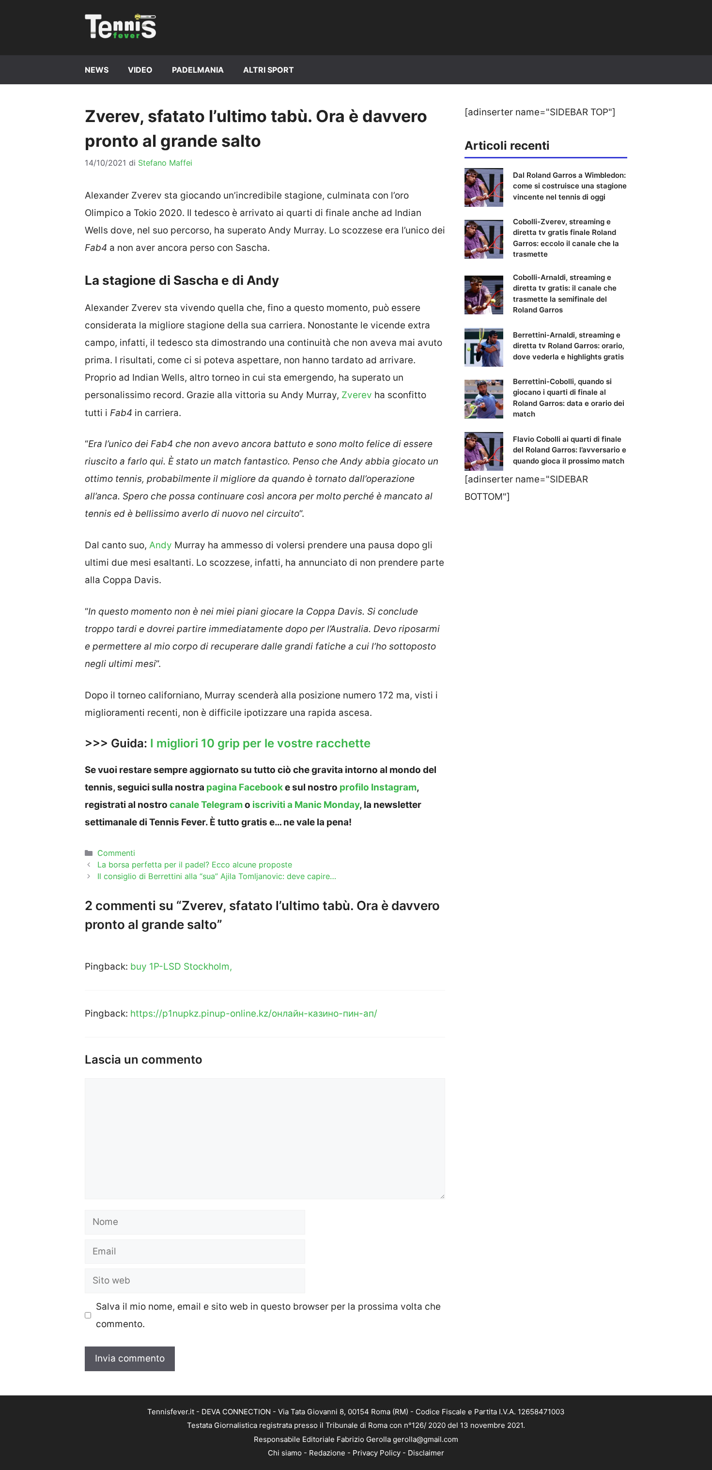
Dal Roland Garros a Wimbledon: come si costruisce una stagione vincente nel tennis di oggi (570, 185)
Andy (160, 545)
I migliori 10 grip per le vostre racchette (260, 743)
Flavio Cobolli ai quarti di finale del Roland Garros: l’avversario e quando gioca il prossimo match (569, 449)
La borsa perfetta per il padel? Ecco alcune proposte (194, 864)
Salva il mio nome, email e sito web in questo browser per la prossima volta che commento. (268, 1315)
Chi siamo (285, 1452)
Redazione (327, 1452)
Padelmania (198, 70)
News (96, 70)
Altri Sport (268, 70)
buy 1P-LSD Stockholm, (181, 966)
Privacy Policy (377, 1452)
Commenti (116, 853)
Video (140, 70)
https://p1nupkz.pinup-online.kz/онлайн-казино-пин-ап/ (253, 1013)
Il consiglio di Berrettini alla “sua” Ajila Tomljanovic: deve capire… (216, 876)
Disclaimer (426, 1452)
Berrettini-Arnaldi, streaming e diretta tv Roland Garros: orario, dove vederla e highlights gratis (568, 345)
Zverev (356, 395)
